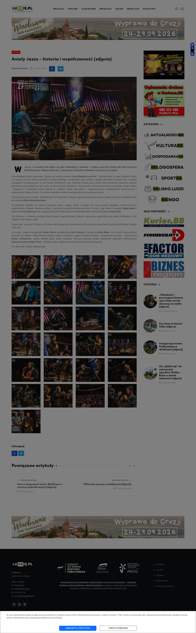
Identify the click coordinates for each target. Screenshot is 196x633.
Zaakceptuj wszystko (77, 628)
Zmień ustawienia (118, 628)
